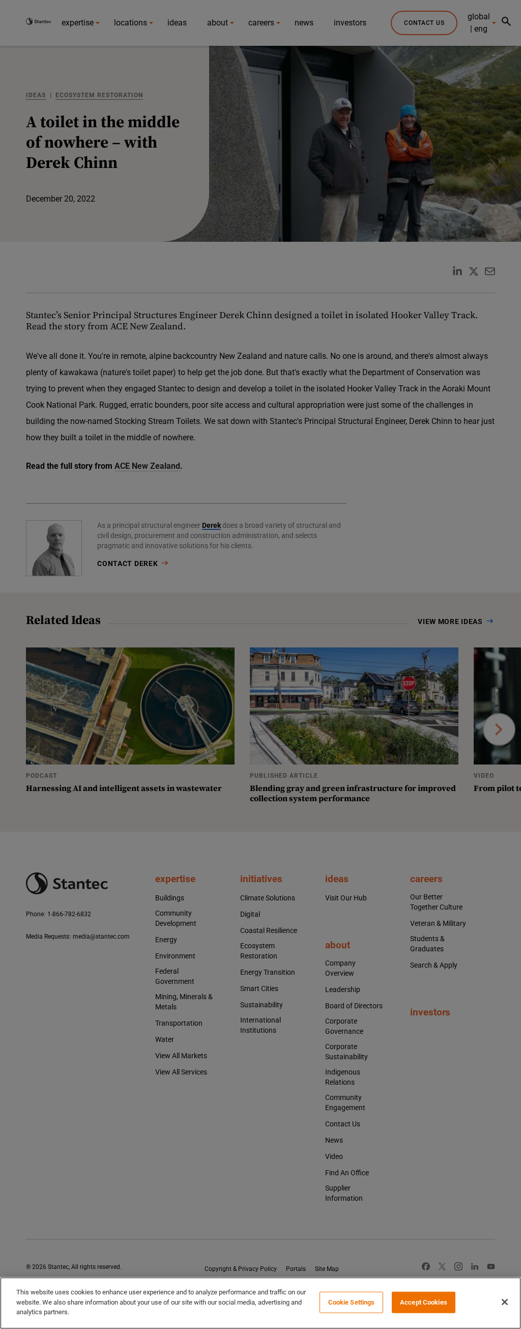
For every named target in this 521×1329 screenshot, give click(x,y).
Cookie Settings (351, 1302)
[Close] (505, 1302)
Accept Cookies (423, 1302)
